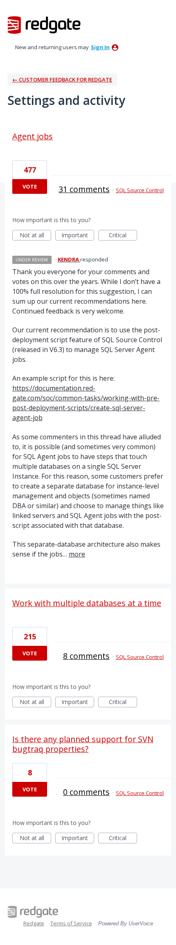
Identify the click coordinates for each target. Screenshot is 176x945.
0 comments (86, 791)
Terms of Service (71, 923)
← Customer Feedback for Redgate (62, 79)
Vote (30, 186)
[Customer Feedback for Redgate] (44, 24)
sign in (100, 47)
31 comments (84, 189)
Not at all (35, 236)
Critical (123, 236)
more (77, 554)
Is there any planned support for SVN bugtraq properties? (82, 744)
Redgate (33, 923)
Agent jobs (32, 136)
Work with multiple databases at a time (86, 603)
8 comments (86, 655)
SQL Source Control (140, 190)
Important (77, 236)
